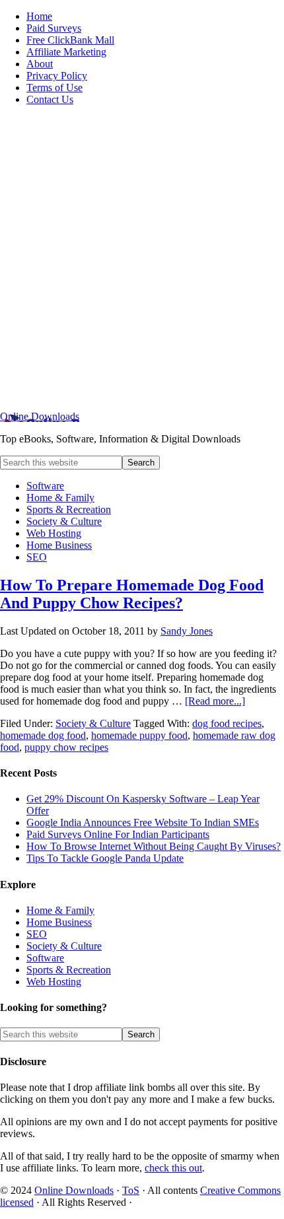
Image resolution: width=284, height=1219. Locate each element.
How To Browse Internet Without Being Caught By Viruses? (153, 846)
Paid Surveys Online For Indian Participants (117, 834)
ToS (130, 1190)
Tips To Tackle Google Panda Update (105, 858)
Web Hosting (53, 981)
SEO (36, 934)
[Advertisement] (142, 258)
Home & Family (60, 910)
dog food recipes (227, 723)
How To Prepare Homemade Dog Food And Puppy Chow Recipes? (132, 593)
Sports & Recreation (68, 969)
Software (45, 957)
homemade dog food (43, 735)
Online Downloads (39, 416)
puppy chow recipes (66, 747)
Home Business (59, 922)
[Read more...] (215, 701)
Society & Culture (93, 723)
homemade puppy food (139, 735)
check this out (173, 1167)
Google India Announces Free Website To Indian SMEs (142, 822)
